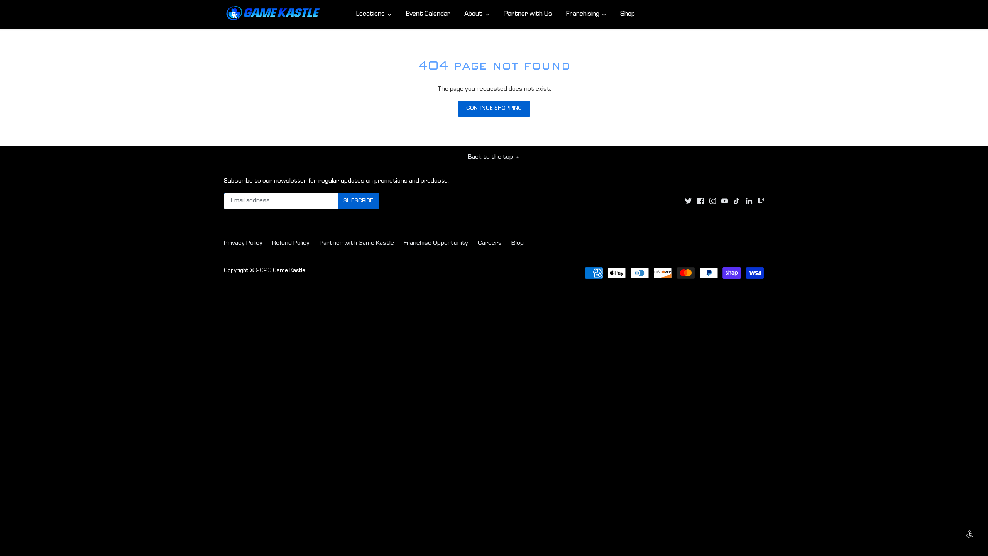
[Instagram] (712, 201)
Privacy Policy (243, 243)
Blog (517, 243)
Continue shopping (494, 108)
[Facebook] (700, 201)
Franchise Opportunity (436, 243)
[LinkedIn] (749, 201)
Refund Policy (291, 243)
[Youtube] (724, 201)
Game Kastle (289, 271)
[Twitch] (761, 201)
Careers (490, 243)
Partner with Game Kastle (357, 243)
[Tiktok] (736, 201)
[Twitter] (688, 201)
